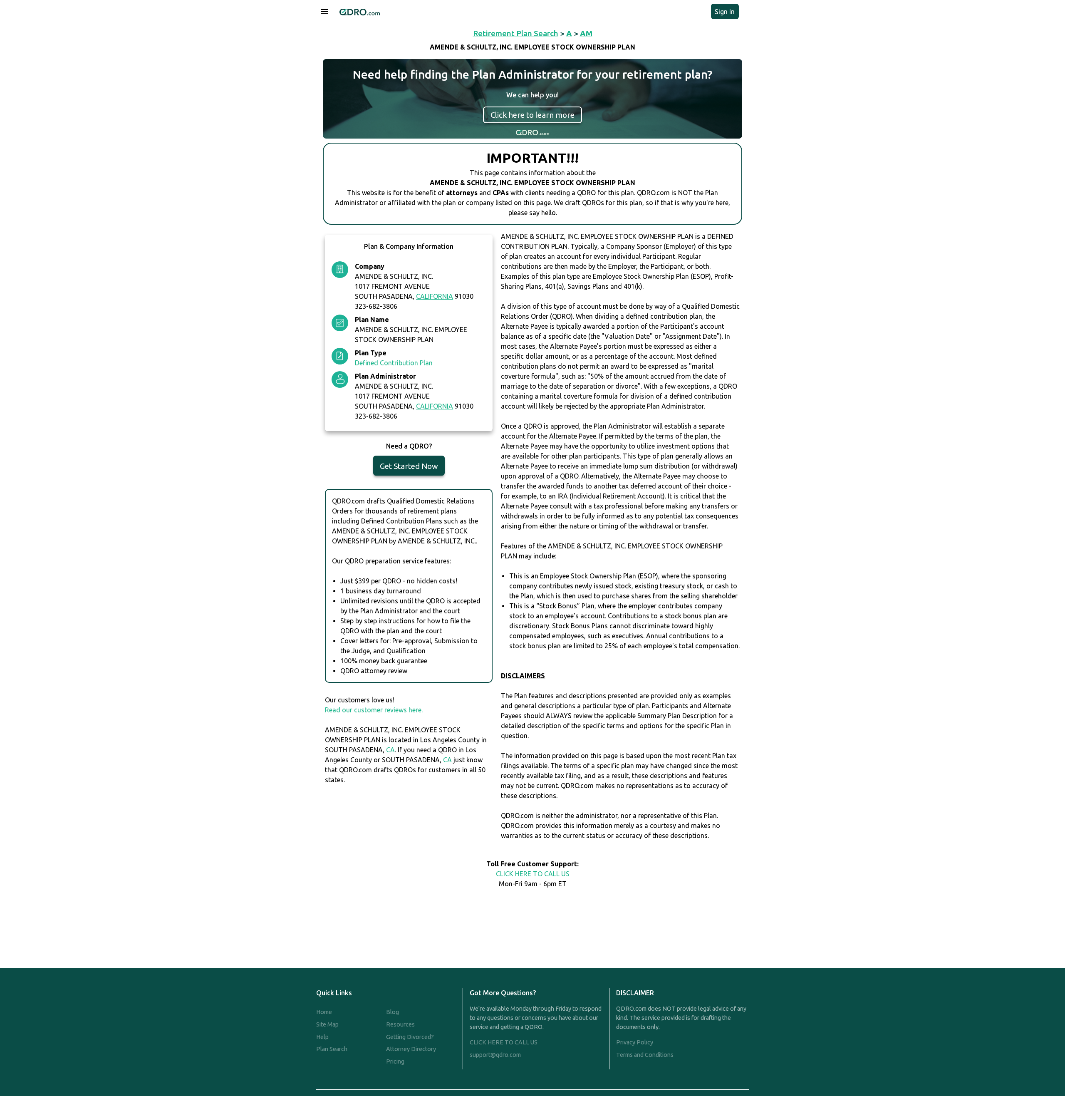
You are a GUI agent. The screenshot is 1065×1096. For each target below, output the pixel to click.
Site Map (327, 1024)
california (434, 296)
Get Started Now (409, 466)
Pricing (395, 1061)
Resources (400, 1024)
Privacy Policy (634, 1042)
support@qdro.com (495, 1054)
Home (324, 1012)
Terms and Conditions (645, 1054)
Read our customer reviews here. (374, 710)
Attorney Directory (411, 1049)
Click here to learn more (532, 114)
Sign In (725, 11)
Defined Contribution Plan (394, 363)
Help (322, 1037)
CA (390, 750)
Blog (392, 1012)
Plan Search (331, 1049)
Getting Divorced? (410, 1037)
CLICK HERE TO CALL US (533, 874)
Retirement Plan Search (515, 33)
